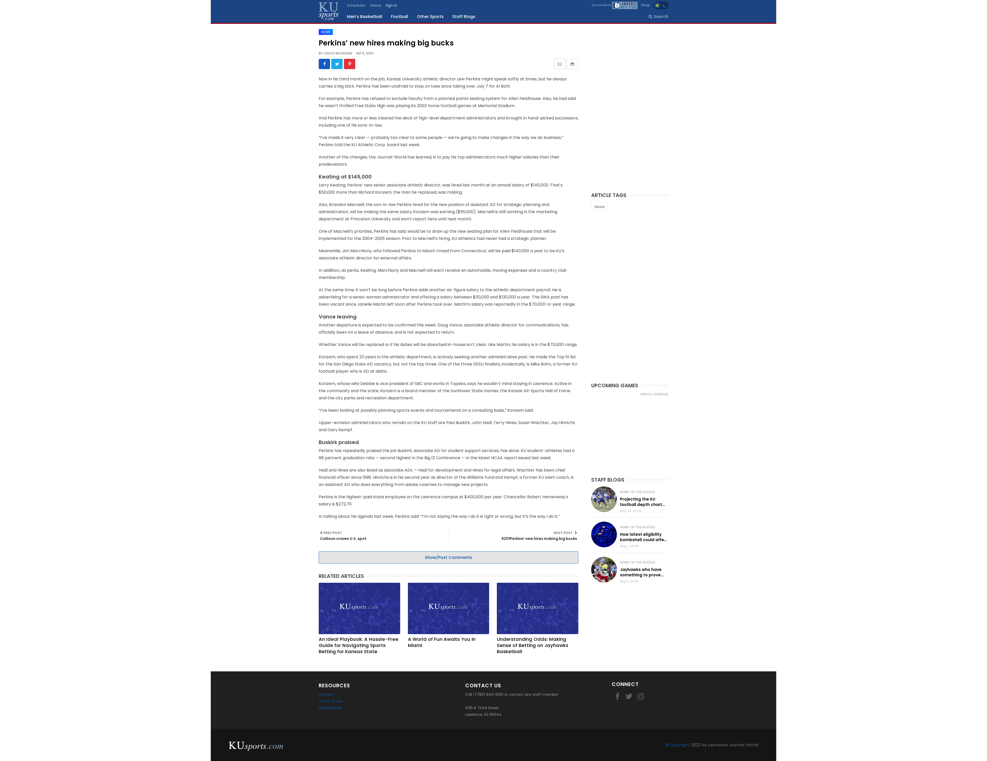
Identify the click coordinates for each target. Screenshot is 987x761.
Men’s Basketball (364, 17)
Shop (645, 5)
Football (399, 17)
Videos (375, 5)
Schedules (356, 5)
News (600, 206)
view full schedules (654, 394)
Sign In (391, 5)
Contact (326, 694)
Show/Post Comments (448, 557)
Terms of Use (331, 701)
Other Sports (430, 17)
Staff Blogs (463, 17)
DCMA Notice (330, 707)
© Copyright (677, 745)
